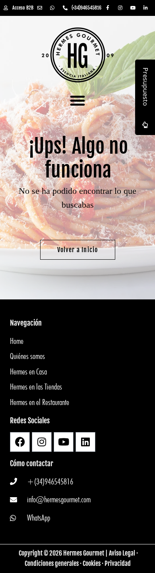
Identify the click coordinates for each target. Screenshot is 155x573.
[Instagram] (42, 442)
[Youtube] (64, 442)
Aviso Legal (122, 553)
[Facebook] (20, 442)
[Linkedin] (85, 442)
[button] (77, 100)
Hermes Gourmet (83, 553)
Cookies (92, 563)
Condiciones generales (52, 563)
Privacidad (118, 563)
